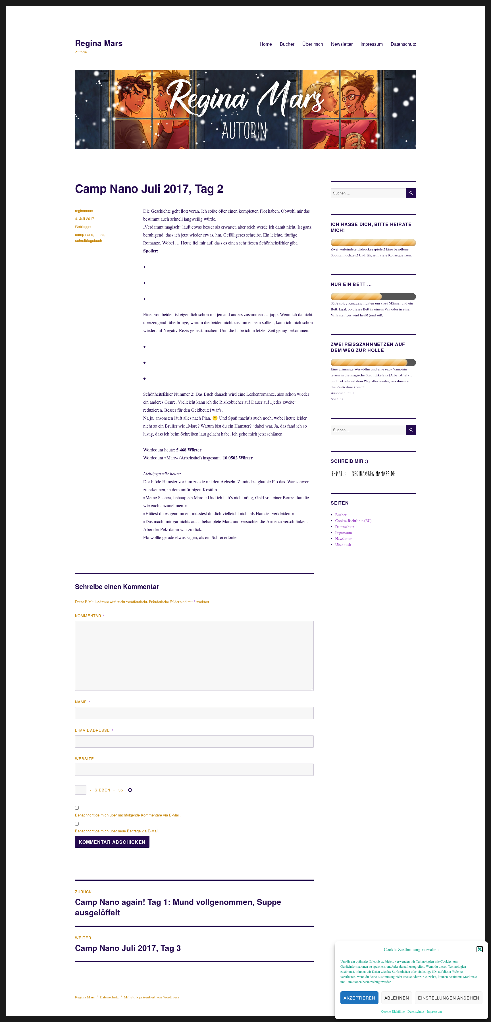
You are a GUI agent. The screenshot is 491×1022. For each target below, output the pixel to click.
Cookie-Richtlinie (393, 1011)
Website (84, 758)
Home (266, 44)
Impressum (434, 1011)
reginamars (84, 210)
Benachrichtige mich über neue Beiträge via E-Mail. (117, 831)
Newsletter (342, 44)
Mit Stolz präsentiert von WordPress (151, 997)
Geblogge (83, 226)
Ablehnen (396, 998)
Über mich (312, 44)
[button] (479, 949)
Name (83, 701)
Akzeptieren (359, 998)
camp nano (84, 234)
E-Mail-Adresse (94, 730)
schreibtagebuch (88, 240)
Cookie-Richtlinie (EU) (353, 520)
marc (99, 234)
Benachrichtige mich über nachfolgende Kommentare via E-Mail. (128, 815)
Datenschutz (415, 1011)
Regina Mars (99, 43)
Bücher (287, 44)
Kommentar (90, 615)
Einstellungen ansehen (448, 998)
